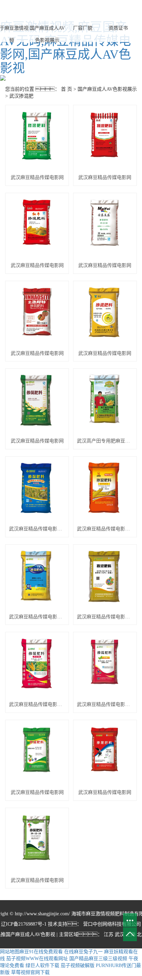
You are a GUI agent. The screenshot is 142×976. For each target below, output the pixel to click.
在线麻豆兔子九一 (83, 951)
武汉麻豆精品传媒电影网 (37, 177)
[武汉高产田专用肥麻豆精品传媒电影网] (105, 403)
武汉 (119, 934)
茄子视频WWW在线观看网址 (37, 958)
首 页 (66, 89)
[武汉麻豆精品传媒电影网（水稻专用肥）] (37, 490)
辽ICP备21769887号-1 (24, 924)
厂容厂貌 (82, 28)
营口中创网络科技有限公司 (111, 924)
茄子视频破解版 (77, 965)
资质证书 (118, 28)
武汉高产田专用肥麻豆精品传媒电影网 (105, 441)
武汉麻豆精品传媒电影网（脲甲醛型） (105, 528)
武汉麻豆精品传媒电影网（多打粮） (37, 704)
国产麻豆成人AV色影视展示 (47, 34)
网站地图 (9, 951)
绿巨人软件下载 (42, 965)
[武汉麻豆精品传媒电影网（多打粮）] (37, 666)
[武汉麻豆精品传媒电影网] (37, 139)
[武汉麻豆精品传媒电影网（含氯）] (37, 578)
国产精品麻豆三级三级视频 (98, 958)
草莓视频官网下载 (30, 972)
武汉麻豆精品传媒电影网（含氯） (37, 616)
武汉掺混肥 (21, 96)
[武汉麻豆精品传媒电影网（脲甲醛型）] (105, 490)
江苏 (108, 934)
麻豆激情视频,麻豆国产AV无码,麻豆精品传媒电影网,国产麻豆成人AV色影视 (65, 47)
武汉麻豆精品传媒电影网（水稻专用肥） (37, 528)
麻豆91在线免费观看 (41, 951)
